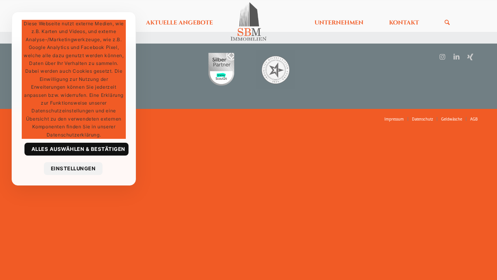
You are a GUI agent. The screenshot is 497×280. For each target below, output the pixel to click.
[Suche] (445, 21)
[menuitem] (179, 21)
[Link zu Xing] (470, 57)
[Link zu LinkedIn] (456, 57)
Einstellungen (73, 168)
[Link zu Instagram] (442, 57)
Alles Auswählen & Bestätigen (78, 149)
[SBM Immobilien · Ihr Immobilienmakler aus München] (248, 21)
